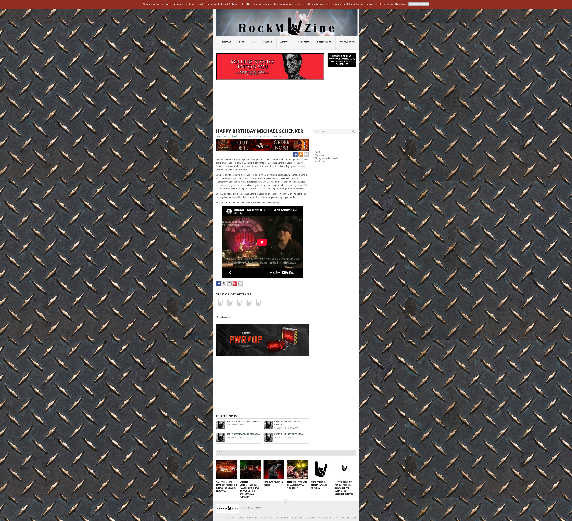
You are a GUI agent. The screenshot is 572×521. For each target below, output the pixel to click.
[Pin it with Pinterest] (235, 283)
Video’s (284, 41)
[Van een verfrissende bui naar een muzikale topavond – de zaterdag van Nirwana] (250, 469)
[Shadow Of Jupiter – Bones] (274, 469)
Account (310, 518)
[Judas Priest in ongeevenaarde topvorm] (321, 469)
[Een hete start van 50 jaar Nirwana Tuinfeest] (297, 469)
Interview (302, 41)
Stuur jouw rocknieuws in (326, 158)
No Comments (278, 136)
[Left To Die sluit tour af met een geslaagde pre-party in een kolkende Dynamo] (344, 469)
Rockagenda (347, 41)
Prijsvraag (324, 41)
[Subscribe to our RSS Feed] (300, 154)
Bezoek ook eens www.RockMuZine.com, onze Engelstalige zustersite (342, 60)
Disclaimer (319, 155)
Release (267, 41)
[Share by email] (240, 283)
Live (241, 41)
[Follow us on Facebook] (295, 154)
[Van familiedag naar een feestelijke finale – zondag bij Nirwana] (226, 469)
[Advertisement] (286, 103)
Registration (348, 518)
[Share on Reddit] (229, 283)
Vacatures (319, 161)
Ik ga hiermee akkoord (419, 4)
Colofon (318, 152)
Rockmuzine (254, 508)
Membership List (328, 518)
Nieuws (226, 41)
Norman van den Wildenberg (228, 136)
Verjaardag (264, 136)
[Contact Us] (306, 154)
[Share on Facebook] (218, 283)
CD (253, 41)
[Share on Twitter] (224, 283)
